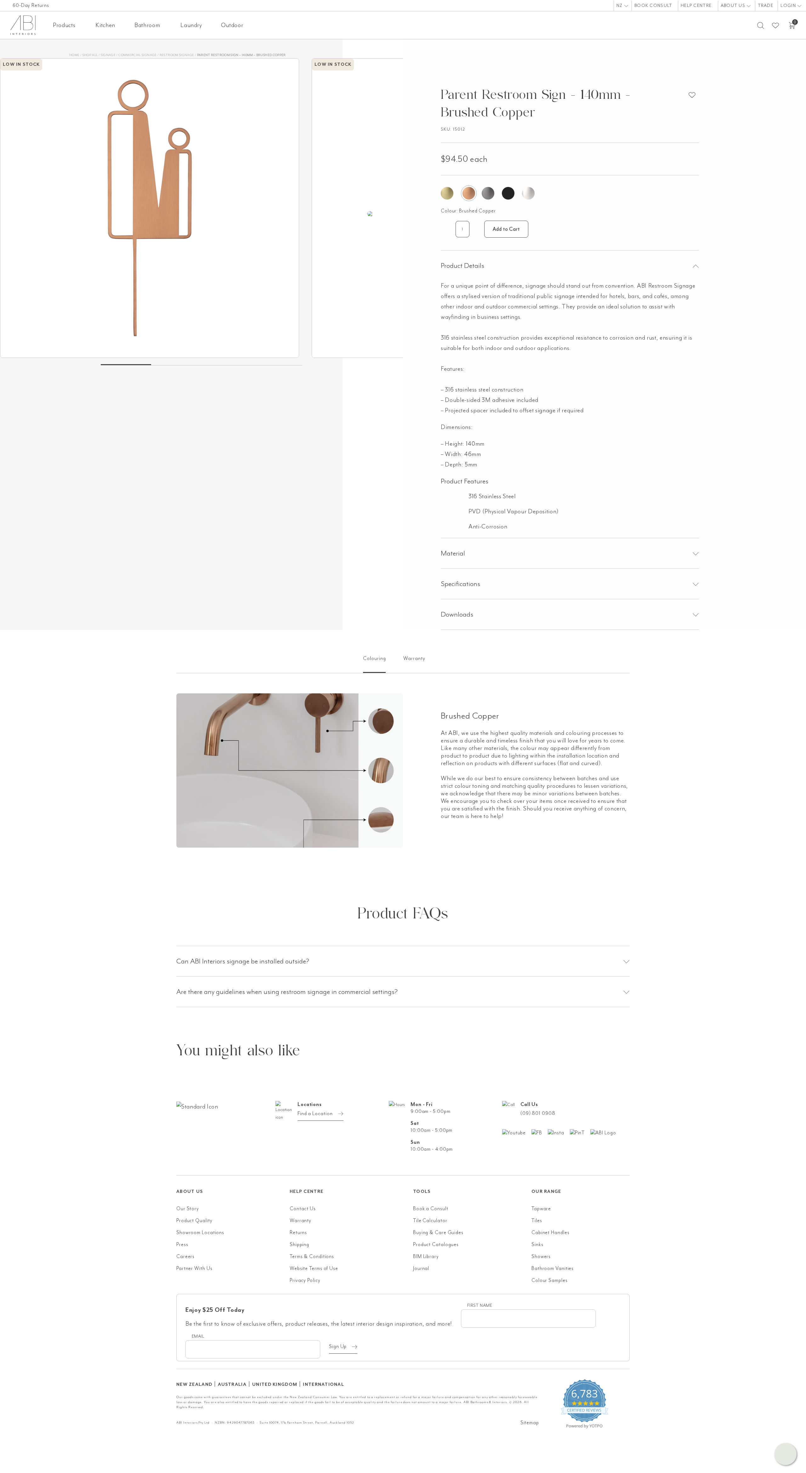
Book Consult (653, 5)
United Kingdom (274, 1384)
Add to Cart (506, 229)
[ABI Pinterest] (580, 1132)
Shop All (90, 55)
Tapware (541, 1208)
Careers (185, 1256)
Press (182, 1244)
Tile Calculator (430, 1220)
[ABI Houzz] (606, 1132)
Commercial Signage (137, 55)
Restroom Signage (177, 55)
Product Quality (194, 1220)
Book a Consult (430, 1208)
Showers (541, 1256)
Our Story (187, 1208)
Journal (421, 1268)
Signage (108, 55)
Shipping (299, 1244)
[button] (786, 1454)
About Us (734, 5)
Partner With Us (194, 1268)
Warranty (300, 1220)
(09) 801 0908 (537, 1113)
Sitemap (529, 1422)
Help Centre (696, 5)
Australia (232, 1384)
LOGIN (788, 5)
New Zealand (194, 1384)
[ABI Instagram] (559, 1132)
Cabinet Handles (550, 1232)
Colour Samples (549, 1280)
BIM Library (426, 1256)
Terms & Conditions (312, 1256)
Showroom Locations (200, 1232)
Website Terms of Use (314, 1268)
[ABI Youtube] (516, 1132)
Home (74, 55)
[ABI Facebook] (539, 1132)
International (323, 1384)
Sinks (537, 1244)
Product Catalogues (436, 1244)
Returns (298, 1232)
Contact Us (303, 1208)
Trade (765, 5)
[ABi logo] (233, 1132)
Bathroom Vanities (552, 1268)
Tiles (536, 1220)
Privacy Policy (305, 1280)
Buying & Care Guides (438, 1232)
